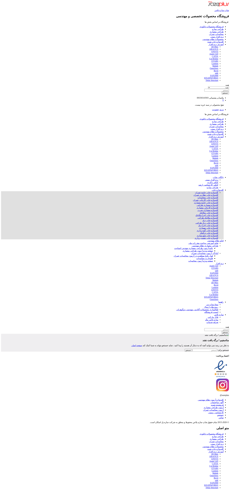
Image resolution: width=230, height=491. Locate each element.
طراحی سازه (218, 29)
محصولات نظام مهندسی (213, 39)
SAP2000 (214, 75)
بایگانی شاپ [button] (218, 177)
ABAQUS (213, 49)
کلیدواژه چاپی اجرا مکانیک (207, 215)
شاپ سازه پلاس (221, 10)
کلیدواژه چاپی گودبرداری (207, 230)
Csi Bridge (213, 59)
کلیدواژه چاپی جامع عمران (206, 192)
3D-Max (214, 47)
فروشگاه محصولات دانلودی (212, 26)
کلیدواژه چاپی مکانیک (209, 213)
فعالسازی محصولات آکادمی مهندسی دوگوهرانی (197, 309)
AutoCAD (213, 54)
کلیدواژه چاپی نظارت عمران (205, 195)
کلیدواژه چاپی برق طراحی (206, 223)
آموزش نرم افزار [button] (216, 44)
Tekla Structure (212, 80)
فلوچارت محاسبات (204, 258)
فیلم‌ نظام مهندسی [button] (215, 240)
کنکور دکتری (212, 182)
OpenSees (214, 68)
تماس (221, 417)
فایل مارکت (213, 317)
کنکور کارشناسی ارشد (208, 185)
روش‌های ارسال (211, 307)
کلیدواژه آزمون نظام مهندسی (211, 400)
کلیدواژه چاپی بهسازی (208, 228)
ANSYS (214, 51)
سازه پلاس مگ (211, 320)
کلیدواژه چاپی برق (210, 220)
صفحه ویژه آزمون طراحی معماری (198, 251)
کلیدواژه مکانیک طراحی (207, 218)
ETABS (214, 61)
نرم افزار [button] (220, 263)
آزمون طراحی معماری (214, 407)
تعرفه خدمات (212, 322)
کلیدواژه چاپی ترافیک (209, 233)
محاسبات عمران (216, 34)
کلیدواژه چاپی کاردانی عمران (205, 200)
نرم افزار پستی (217, 37)
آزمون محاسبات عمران (213, 410)
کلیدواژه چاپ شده (216, 42)
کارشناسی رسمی (216, 412)
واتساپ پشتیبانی (216, 98)
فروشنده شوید (217, 405)
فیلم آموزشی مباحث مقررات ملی (203, 243)
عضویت (215, 109)
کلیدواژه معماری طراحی (207, 205)
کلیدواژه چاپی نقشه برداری (206, 238)
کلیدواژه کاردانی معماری (207, 208)
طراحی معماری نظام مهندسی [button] (205, 246)
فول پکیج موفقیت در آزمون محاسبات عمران (193, 256)
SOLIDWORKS (211, 78)
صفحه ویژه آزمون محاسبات (200, 261)
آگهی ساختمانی (217, 402)
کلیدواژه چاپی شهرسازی (207, 235)
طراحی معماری (217, 32)
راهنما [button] (221, 302)
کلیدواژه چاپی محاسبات (208, 197)
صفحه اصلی (136, 345)
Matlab (215, 66)
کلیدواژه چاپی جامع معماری (206, 202)
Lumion (215, 63)
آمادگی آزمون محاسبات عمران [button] (204, 253)
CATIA (215, 56)
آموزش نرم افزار (216, 451)
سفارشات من (212, 304)
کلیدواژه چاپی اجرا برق (208, 225)
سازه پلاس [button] (219, 315)
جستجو (225, 93)
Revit (216, 71)
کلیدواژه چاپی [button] (218, 190)
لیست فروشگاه (211, 312)
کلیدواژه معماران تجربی (207, 210)
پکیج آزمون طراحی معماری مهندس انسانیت (193, 248)
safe (216, 73)
